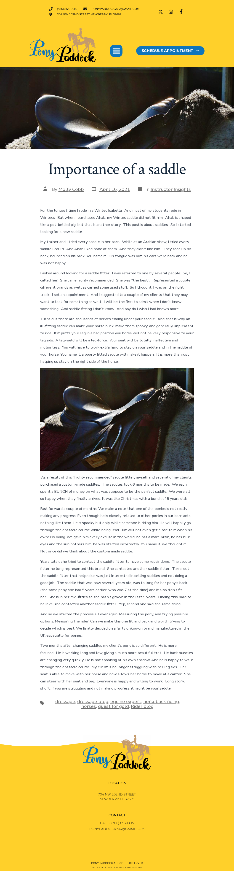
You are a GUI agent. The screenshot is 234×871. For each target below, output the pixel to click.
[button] (116, 51)
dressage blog (92, 701)
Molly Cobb (71, 189)
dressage (65, 701)
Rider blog (142, 706)
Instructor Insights (171, 189)
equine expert (125, 701)
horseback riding (161, 701)
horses (88, 706)
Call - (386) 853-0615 (117, 823)
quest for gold (113, 706)
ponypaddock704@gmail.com (116, 829)
